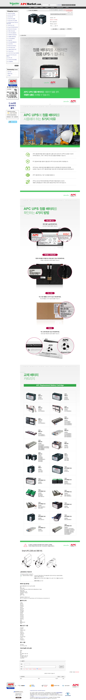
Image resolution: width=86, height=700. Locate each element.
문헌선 (32, 696)
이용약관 (31, 690)
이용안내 (43, 690)
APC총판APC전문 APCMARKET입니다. (41, 697)
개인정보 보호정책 (37, 690)
